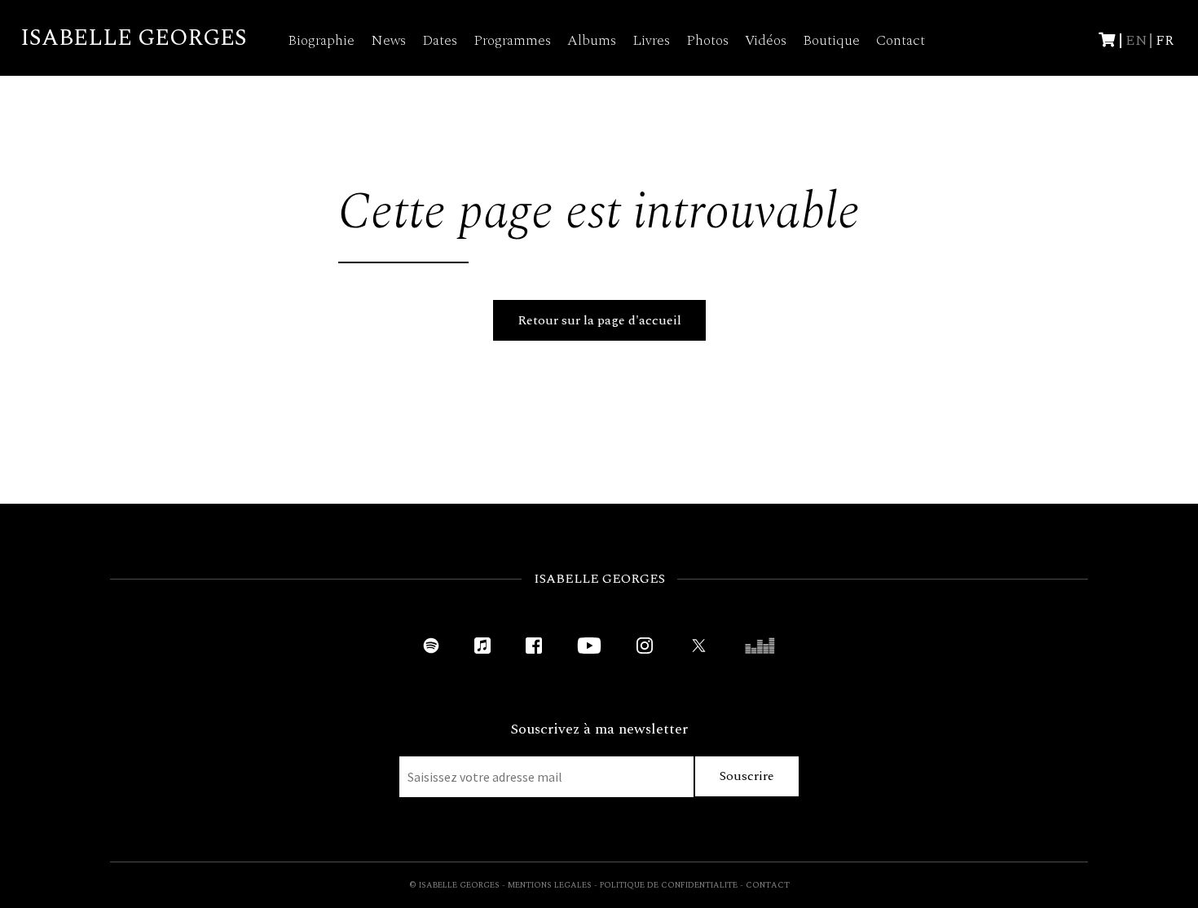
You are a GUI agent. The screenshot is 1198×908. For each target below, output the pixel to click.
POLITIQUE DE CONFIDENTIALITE (669, 885)
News (388, 40)
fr (1165, 40)
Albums (591, 40)
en (1136, 40)
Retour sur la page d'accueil (599, 320)
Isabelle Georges (133, 37)
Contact (900, 40)
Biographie (321, 40)
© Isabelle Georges (454, 885)
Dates (439, 40)
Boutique (831, 40)
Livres (651, 40)
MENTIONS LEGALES (550, 885)
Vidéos (765, 40)
